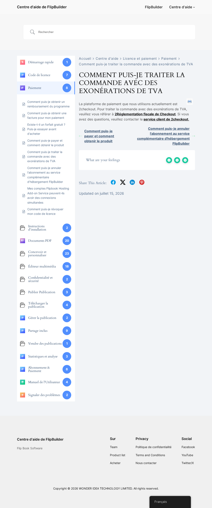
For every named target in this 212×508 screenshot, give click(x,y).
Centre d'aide (180, 7)
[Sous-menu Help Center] (194, 7)
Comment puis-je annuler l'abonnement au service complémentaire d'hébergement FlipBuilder (163, 136)
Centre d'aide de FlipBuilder (42, 7)
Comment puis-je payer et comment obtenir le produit (99, 136)
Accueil (85, 58)
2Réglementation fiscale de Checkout (145, 114)
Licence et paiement (140, 58)
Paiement (169, 58)
